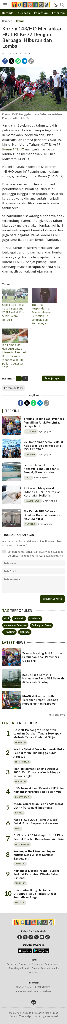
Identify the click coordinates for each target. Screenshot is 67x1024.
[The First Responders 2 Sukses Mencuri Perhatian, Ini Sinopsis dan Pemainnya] (44, 295)
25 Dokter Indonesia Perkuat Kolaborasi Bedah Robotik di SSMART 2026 (43, 445)
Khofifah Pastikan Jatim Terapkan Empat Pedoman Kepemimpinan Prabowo (40, 700)
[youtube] (42, 937)
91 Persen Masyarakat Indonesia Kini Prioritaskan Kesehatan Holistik (42, 491)
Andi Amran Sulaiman (15, 625)
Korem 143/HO (13, 149)
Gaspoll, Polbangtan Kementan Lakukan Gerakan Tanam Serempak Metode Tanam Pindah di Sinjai (37, 733)
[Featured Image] (33, 89)
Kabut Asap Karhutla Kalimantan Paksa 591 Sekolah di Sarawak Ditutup (43, 678)
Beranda (7, 21)
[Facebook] (5, 61)
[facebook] (19, 937)
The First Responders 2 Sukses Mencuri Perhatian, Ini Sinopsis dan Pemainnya (42, 314)
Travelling (9, 632)
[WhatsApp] (18, 61)
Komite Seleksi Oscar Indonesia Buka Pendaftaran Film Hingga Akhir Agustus (38, 753)
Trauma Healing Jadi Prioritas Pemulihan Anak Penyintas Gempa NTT (44, 422)
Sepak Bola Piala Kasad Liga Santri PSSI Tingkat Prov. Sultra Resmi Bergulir (14, 312)
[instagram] (36, 937)
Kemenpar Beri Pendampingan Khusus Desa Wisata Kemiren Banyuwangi (34, 854)
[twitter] (25, 937)
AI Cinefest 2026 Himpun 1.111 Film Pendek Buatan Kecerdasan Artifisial (39, 837)
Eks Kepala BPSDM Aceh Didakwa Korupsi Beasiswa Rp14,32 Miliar (42, 515)
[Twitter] (11, 61)
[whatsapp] (30, 937)
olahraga (25, 632)
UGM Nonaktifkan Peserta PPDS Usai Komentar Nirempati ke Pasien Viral (39, 789)
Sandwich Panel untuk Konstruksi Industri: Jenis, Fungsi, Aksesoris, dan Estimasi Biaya (41, 470)
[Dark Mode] (55, 4)
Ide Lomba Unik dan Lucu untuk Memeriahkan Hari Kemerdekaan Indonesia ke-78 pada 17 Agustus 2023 (14, 356)
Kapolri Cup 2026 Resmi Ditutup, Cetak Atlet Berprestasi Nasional (36, 821)
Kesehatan (35, 618)
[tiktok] (47, 937)
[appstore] (25, 952)
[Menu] (5, 4)
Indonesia (19, 618)
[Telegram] (24, 61)
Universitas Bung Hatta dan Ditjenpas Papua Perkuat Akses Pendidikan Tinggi (35, 893)
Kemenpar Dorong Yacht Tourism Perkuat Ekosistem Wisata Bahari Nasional (36, 874)
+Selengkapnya (57, 714)
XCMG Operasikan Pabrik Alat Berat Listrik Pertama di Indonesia (38, 805)
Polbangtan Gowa (41, 625)
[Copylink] (31, 61)
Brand (20, 21)
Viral (6, 618)
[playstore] (41, 952)
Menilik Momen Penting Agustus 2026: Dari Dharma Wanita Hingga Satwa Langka (36, 772)
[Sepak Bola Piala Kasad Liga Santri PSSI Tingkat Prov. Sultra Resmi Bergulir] (15, 295)
